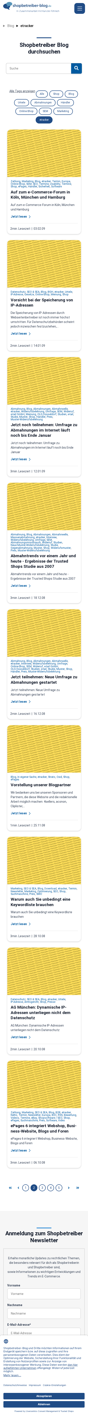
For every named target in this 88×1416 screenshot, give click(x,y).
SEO (35, 184)
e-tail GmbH (18, 414)
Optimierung (44, 891)
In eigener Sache (27, 777)
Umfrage (50, 411)
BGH (50, 292)
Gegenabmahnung (21, 548)
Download (50, 888)
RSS (60, 1115)
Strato (51, 777)
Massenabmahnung (23, 537)
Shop (56, 93)
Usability (55, 184)
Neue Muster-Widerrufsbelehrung (30, 545)
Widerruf (69, 411)
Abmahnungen (43, 102)
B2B (58, 1112)
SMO (39, 894)
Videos (15, 1118)
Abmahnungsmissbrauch (26, 542)
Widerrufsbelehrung (32, 411)
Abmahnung (18, 409)
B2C (54, 1115)
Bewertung (70, 1115)
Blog (10, 26)
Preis (50, 417)
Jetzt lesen (19, 216)
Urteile (21, 102)
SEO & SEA (33, 292)
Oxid (59, 777)
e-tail (70, 414)
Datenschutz (18, 292)
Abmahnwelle (60, 409)
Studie (14, 417)
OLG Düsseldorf (46, 414)
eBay (34, 1118)
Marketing (63, 111)
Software (56, 186)
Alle (42, 93)
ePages (22, 186)
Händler (65, 102)
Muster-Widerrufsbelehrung (27, 419)
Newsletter (17, 891)
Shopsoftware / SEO (50, 1118)
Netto (14, 1115)
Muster (23, 417)
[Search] (76, 68)
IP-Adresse (17, 294)
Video (61, 1120)
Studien (62, 414)
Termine (44, 184)
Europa (66, 181)
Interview (51, 537)
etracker (27, 26)
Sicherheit (44, 186)
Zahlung (16, 181)
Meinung (56, 294)
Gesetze (29, 294)
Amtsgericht (31, 1002)
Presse (51, 1002)
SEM (45, 111)
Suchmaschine (19, 894)
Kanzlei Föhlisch (50, 11)
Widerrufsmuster (61, 548)
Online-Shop (26, 111)
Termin (56, 181)
